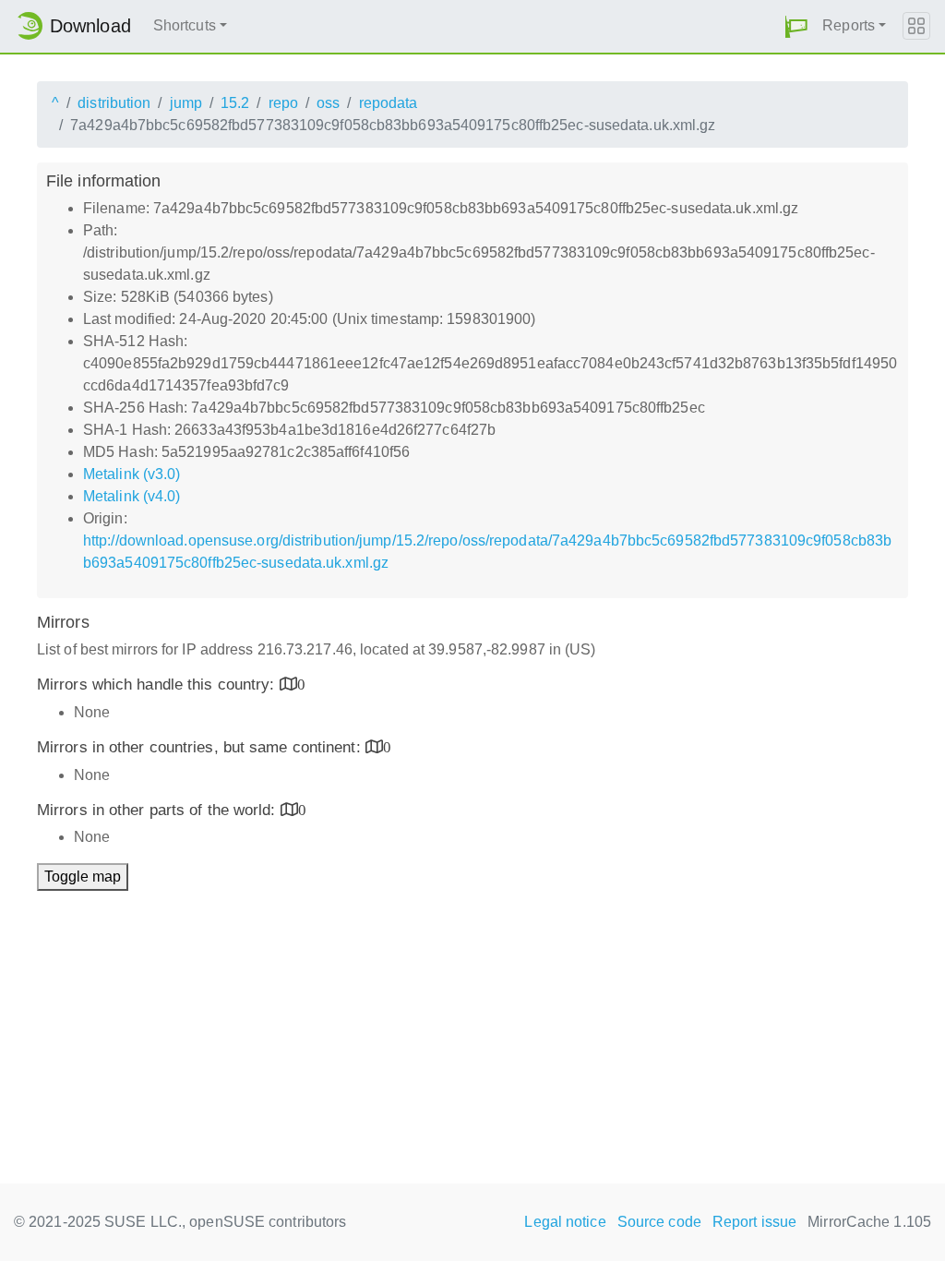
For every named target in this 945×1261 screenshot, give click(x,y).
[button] (796, 26)
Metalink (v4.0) (132, 496)
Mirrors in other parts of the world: (159, 810)
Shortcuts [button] (184, 25)
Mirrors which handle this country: (158, 684)
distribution (114, 103)
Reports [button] (848, 25)
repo (283, 103)
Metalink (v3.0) (132, 474)
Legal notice (564, 1222)
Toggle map (82, 876)
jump (186, 103)
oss (328, 103)
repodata (388, 103)
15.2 (235, 103)
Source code (659, 1222)
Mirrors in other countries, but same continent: (201, 747)
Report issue (754, 1222)
